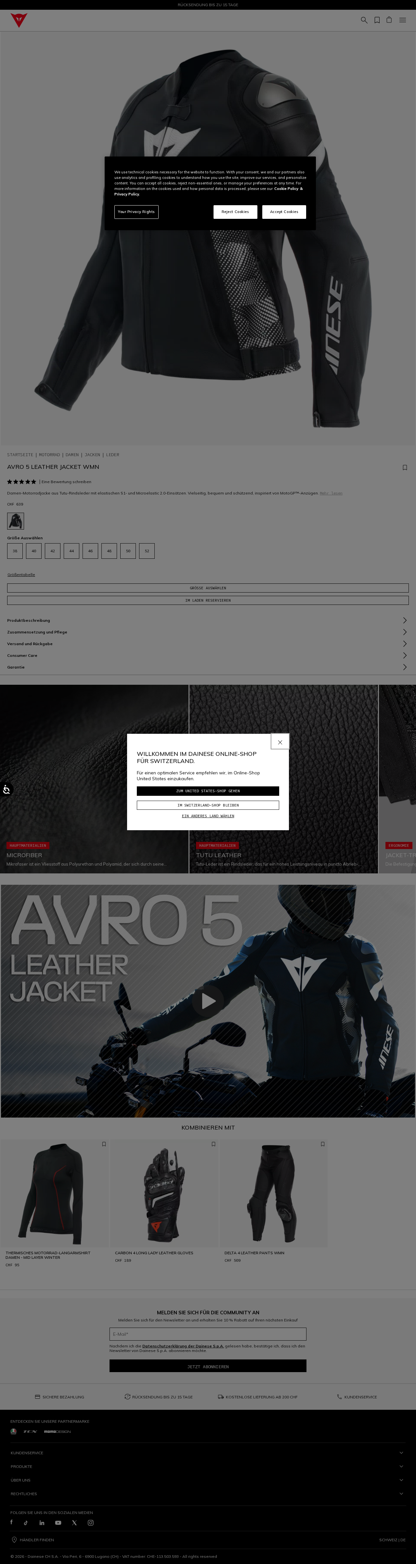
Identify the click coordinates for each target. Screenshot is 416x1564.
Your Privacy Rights (136, 211)
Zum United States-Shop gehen (208, 790)
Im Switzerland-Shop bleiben (208, 805)
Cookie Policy (286, 188)
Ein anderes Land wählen (208, 815)
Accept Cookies (284, 211)
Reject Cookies (235, 211)
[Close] (280, 741)
